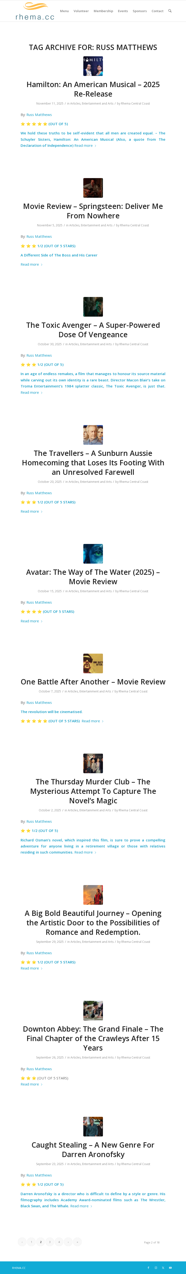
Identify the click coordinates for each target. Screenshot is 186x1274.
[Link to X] (163, 1267)
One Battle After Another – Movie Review (93, 682)
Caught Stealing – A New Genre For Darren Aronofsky (93, 1149)
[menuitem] (64, 11)
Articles (75, 103)
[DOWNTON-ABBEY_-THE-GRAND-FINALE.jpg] (93, 1010)
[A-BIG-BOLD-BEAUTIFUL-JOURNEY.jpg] (93, 895)
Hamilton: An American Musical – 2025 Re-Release (93, 89)
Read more (83, 145)
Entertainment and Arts (97, 103)
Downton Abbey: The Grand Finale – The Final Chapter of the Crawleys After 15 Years (93, 1038)
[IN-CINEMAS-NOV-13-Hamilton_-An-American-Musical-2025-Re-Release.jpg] (93, 66)
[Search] (170, 11)
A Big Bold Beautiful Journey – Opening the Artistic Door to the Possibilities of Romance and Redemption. (93, 922)
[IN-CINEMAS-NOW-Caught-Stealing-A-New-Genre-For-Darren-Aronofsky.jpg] (93, 1126)
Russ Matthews (39, 114)
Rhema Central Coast (135, 103)
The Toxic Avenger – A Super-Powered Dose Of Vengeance (93, 329)
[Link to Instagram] (155, 1267)
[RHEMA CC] (34, 11)
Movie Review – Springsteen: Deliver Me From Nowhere (93, 211)
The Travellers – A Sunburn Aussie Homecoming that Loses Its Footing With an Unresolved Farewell (93, 462)
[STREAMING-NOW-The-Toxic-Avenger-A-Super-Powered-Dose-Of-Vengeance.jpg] (93, 307)
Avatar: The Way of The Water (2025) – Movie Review (93, 576)
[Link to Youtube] (170, 1267)
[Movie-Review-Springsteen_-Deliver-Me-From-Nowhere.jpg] (93, 188)
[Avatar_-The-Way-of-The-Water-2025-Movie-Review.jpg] (93, 554)
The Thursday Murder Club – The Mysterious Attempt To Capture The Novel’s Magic (93, 791)
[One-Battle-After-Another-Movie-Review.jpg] (93, 663)
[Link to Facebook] (148, 1267)
